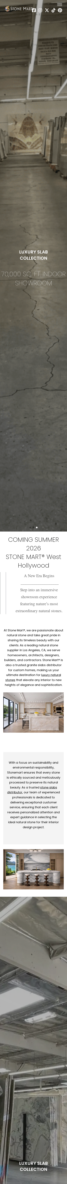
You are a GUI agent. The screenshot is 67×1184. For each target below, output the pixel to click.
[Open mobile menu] (59, 4)
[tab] (30, 527)
